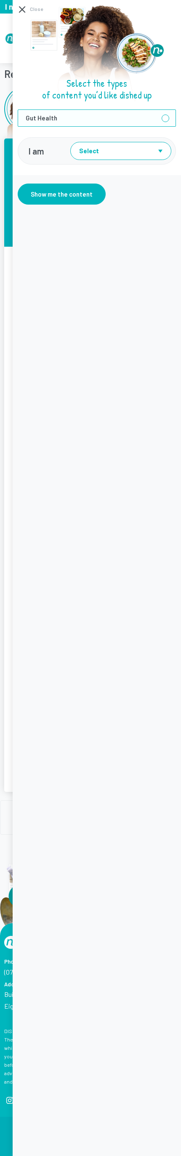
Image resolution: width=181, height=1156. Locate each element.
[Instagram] (9, 1100)
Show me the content (62, 194)
